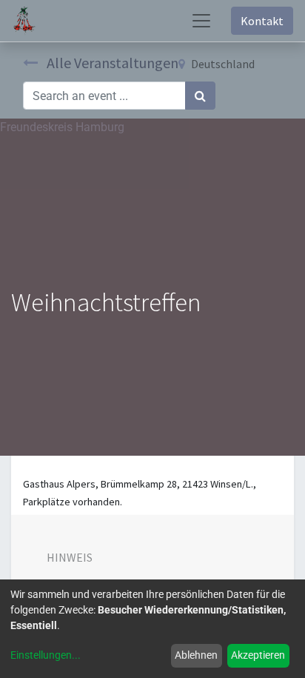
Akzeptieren (258, 655)
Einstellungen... (45, 655)
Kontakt (262, 20)
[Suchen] (200, 96)
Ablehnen (196, 655)
